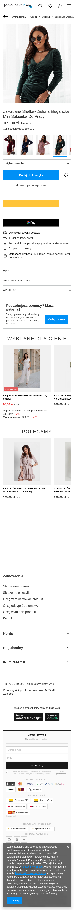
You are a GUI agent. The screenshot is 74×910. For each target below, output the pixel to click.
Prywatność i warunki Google (30, 873)
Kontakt (8, 618)
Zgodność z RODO (43, 829)
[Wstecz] (6, 17)
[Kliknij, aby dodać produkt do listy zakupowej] (66, 175)
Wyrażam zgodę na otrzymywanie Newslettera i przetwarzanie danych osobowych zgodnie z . (40, 772)
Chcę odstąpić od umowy (20, 605)
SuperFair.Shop (18, 829)
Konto (8, 634)
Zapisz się (37, 766)
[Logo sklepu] (18, 6)
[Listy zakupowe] (50, 6)
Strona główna (19, 17)
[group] (37, 75)
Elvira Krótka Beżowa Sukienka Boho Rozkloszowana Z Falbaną (24, 490)
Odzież (33, 17)
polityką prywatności (61, 772)
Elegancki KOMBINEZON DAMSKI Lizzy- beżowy (25, 397)
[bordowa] (10, 146)
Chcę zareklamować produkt (23, 599)
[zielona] (60, 146)
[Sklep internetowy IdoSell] (37, 717)
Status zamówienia (16, 586)
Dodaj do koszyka (31, 175)
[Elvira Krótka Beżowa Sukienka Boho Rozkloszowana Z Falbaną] (27, 461)
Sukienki (46, 17)
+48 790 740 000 (13, 683)
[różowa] (43, 146)
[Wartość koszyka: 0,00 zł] (60, 6)
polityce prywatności (32, 866)
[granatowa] (26, 146)
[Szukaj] (40, 6)
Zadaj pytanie (56, 319)
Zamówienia (13, 576)
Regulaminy (13, 648)
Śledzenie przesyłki (16, 592)
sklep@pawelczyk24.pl (41, 683)
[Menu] (69, 6)
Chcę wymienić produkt (19, 612)
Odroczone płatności (20, 253)
